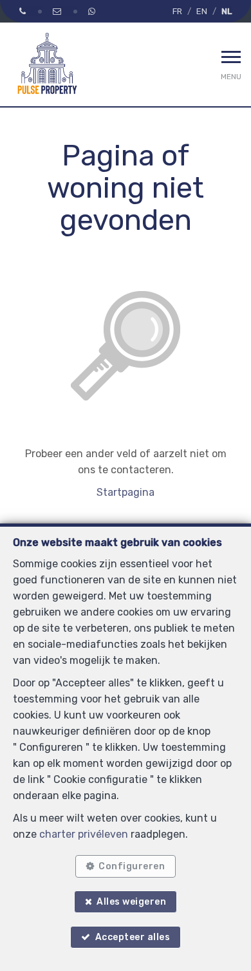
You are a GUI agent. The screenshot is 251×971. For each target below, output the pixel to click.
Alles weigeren (131, 901)
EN (201, 11)
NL (226, 11)
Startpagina (125, 492)
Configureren (131, 866)
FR (177, 11)
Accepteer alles (133, 937)
